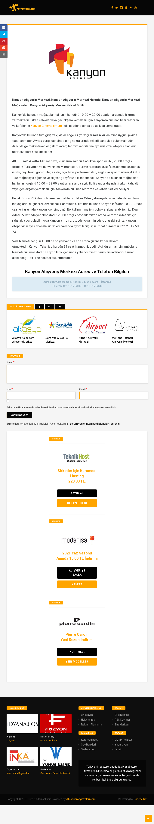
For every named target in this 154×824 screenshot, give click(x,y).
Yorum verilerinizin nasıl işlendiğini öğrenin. (95, 423)
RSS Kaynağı (122, 719)
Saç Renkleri (88, 744)
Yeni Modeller (77, 661)
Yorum (10, 362)
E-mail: (83, 389)
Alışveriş (11, 737)
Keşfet (77, 584)
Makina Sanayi (47, 737)
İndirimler (77, 651)
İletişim (119, 749)
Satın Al (77, 493)
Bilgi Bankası (122, 714)
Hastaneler (45, 769)
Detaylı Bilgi (77, 503)
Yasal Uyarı (121, 744)
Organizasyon (13, 769)
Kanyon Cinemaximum (46, 126)
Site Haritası (122, 724)
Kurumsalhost (89, 739)
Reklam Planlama (91, 724)
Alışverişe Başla (77, 572)
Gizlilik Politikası (124, 739)
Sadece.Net (140, 799)
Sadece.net (88, 749)
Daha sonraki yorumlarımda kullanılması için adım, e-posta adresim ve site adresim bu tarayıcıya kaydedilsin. (62, 407)
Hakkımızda (88, 719)
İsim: (10, 389)
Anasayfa (87, 714)
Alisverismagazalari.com (81, 799)
